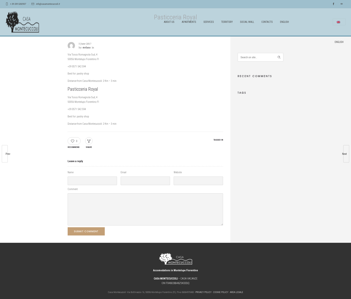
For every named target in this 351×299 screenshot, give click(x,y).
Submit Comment (86, 231)
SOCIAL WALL (247, 21)
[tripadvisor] (341, 4)
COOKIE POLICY (220, 292)
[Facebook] (333, 4)
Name (70, 172)
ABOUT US (169, 21)
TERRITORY (227, 21)
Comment (73, 189)
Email (123, 172)
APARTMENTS (189, 21)
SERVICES (208, 21)
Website (178, 172)
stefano (87, 47)
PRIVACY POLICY (203, 292)
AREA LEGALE (236, 292)
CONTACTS (267, 21)
